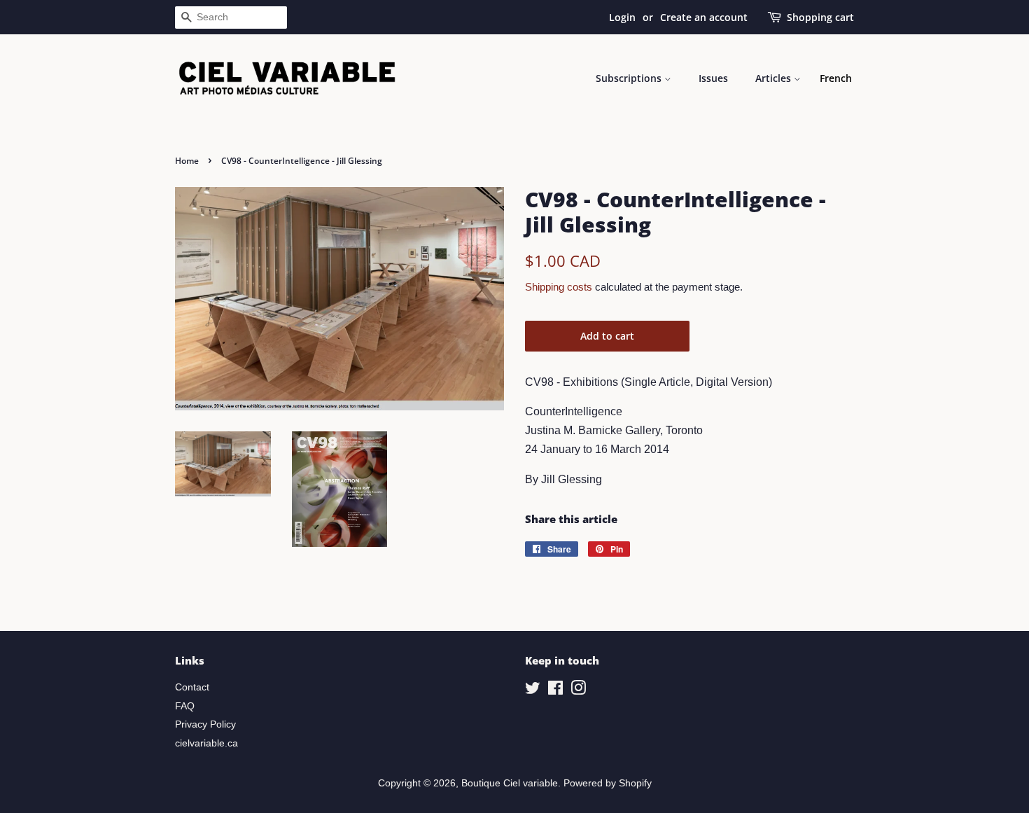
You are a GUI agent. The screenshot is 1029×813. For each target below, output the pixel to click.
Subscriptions (630, 78)
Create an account (704, 17)
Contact (192, 687)
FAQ (185, 706)
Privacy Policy (205, 724)
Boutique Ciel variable (509, 783)
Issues (713, 78)
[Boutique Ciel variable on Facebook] (555, 691)
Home (187, 161)
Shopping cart (820, 17)
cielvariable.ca (206, 743)
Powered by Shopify (608, 783)
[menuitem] (836, 78)
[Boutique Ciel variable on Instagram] (578, 691)
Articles (774, 78)
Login (622, 17)
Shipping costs (558, 287)
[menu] (836, 78)
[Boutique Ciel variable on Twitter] (532, 691)
